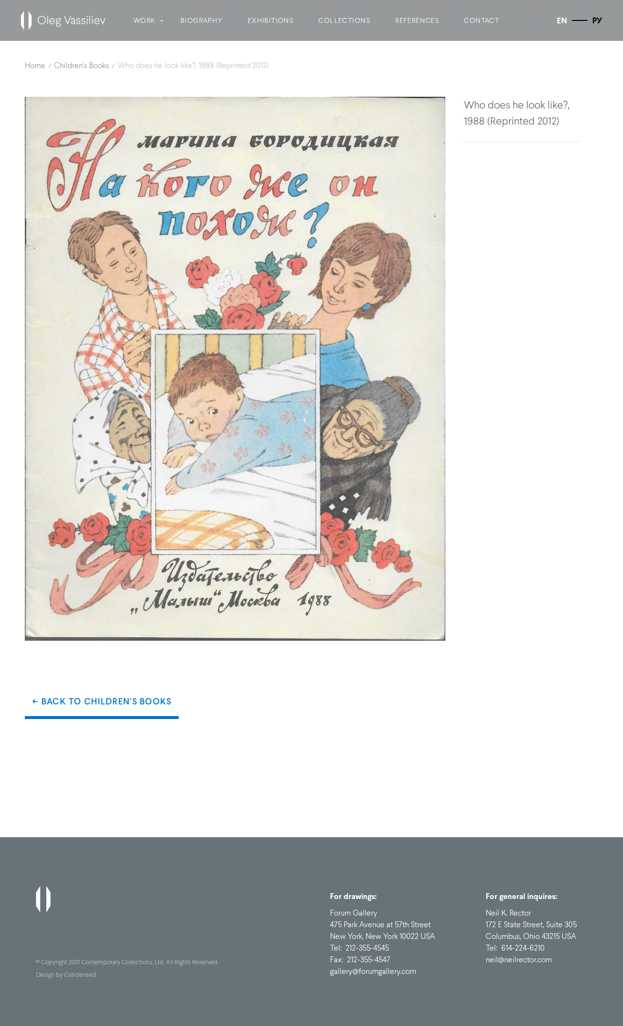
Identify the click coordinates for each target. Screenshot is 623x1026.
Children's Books (81, 65)
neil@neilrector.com (519, 959)
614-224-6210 (523, 948)
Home (35, 65)
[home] (63, 21)
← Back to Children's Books (101, 701)
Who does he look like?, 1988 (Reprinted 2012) (193, 65)
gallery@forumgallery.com (373, 971)
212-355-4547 (368, 959)
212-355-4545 (367, 948)
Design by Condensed (66, 975)
